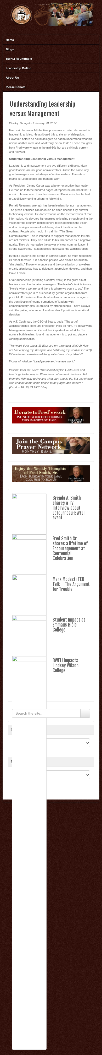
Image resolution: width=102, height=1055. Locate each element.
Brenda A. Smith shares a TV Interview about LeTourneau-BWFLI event (68, 507)
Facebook (51, 29)
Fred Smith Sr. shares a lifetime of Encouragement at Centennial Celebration (70, 548)
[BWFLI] (51, 14)
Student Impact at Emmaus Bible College (69, 624)
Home (10, 40)
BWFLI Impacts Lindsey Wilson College (65, 665)
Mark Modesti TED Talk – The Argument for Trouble (71, 584)
